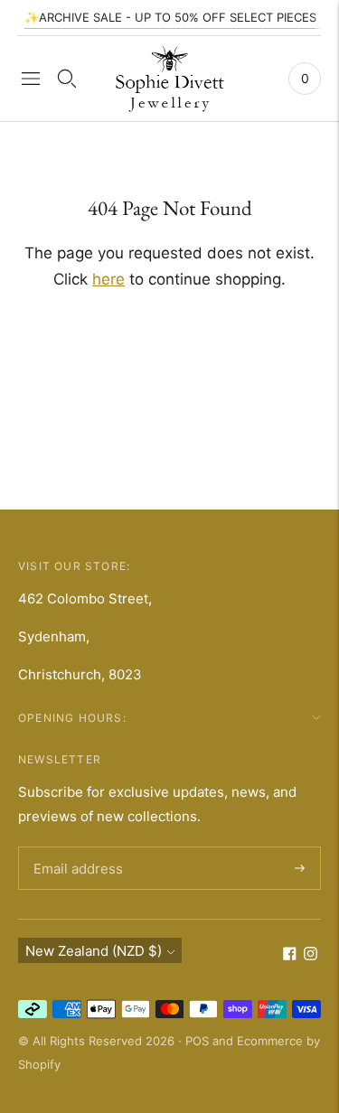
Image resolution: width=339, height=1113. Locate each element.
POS (197, 1041)
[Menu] (30, 78)
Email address (75, 847)
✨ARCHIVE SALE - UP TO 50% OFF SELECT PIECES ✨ (179, 17)
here (108, 279)
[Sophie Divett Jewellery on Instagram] (310, 955)
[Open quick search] (67, 78)
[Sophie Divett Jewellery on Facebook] (290, 955)
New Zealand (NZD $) (93, 950)
